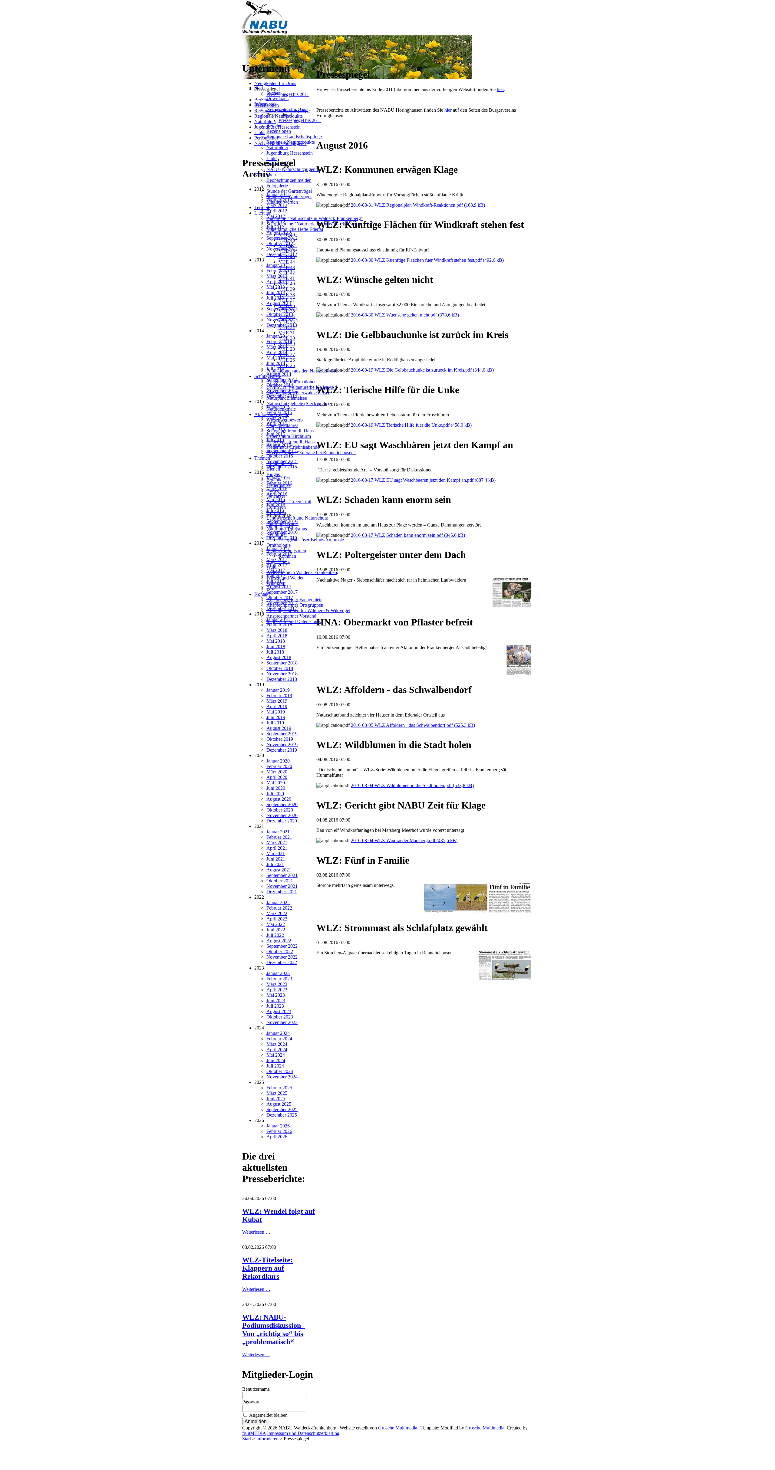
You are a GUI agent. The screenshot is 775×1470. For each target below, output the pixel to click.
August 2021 (278, 869)
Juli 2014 (275, 368)
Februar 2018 (279, 624)
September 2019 (282, 733)
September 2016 (282, 521)
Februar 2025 (279, 1087)
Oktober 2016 (279, 526)
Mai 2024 (275, 1055)
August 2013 (278, 303)
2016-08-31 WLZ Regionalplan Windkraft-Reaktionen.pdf (418, 205)
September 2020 (282, 804)
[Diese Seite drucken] (318, 59)
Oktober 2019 (279, 739)
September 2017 (282, 592)
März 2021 (276, 842)
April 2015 (276, 423)
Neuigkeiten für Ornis (275, 83)
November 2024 (282, 1076)
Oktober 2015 (279, 455)
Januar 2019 (278, 690)
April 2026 (276, 1136)
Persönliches (266, 137)
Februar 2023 (279, 978)
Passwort (250, 1401)
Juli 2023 (275, 1006)
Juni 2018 (275, 646)
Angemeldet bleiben (268, 1415)
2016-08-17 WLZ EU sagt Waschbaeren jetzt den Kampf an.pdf (423, 480)
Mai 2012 (275, 216)
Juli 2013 (275, 297)
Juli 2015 (275, 439)
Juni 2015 (275, 434)
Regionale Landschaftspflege (282, 110)
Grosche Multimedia (397, 1427)
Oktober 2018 (279, 668)
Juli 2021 (275, 864)
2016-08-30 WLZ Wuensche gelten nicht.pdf (405, 314)
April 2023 (276, 989)
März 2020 (276, 771)
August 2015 (278, 445)
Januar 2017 (278, 548)
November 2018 (282, 673)
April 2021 (276, 848)
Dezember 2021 (281, 891)
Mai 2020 (275, 782)
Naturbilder (265, 121)
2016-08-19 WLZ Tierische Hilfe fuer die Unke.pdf (411, 425)
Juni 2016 (275, 504)
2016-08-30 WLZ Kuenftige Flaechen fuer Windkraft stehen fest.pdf (427, 260)
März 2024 (276, 1044)
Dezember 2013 (281, 325)
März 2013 (276, 276)
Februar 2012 (279, 199)
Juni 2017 (275, 575)
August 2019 (278, 728)
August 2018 (278, 657)
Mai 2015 (275, 428)
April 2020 (276, 777)
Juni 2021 (275, 858)
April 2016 (276, 494)
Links (259, 132)
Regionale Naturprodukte (278, 116)
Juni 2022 (275, 929)
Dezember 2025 (281, 1114)
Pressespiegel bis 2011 (287, 94)
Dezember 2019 (281, 750)
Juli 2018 (275, 652)
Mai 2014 (275, 357)
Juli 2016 (275, 510)
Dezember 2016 (281, 537)
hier (500, 89)
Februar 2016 (279, 483)
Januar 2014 (278, 336)
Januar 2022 (278, 902)
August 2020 (278, 799)
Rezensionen (266, 105)
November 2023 (282, 1022)
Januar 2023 (278, 973)
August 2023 (278, 1011)
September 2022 (282, 946)
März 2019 (276, 701)
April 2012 (276, 210)
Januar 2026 (278, 1125)
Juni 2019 (275, 717)
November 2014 (282, 390)
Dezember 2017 (281, 608)
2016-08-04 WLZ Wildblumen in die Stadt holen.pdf (412, 785)
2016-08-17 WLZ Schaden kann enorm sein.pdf (408, 535)
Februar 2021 (279, 837)
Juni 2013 (275, 292)
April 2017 (276, 564)
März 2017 (276, 559)
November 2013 (282, 319)
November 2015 (282, 461)
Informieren (267, 1438)
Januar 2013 (278, 265)
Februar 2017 (279, 553)
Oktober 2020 (279, 809)
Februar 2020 (279, 766)
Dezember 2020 (281, 820)
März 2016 (276, 488)
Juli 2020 (275, 793)
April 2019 (276, 706)
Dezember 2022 (281, 962)
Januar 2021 (278, 831)
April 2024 (276, 1049)
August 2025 (278, 1104)
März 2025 (276, 1093)
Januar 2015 (278, 406)
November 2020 (282, 815)
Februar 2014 (279, 341)
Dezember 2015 (281, 466)
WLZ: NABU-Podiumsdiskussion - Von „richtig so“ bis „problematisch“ (273, 1329)
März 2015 (276, 417)
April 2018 (276, 635)
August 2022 (278, 940)
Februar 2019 (279, 695)
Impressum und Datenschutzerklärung (303, 1433)
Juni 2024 (275, 1060)
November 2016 (282, 532)
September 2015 (282, 450)
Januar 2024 (278, 1033)
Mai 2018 (275, 641)
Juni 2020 (275, 788)
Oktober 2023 (279, 1016)
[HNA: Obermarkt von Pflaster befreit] (518, 673)
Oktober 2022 (279, 951)
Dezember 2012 (281, 254)
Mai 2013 (275, 287)
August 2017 (278, 586)
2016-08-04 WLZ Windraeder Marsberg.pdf (404, 840)
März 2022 (276, 913)
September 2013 (282, 308)
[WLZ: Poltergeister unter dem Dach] (511, 606)
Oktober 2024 (279, 1071)
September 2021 (282, 875)
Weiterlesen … (256, 1232)
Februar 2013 (279, 270)
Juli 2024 (275, 1065)
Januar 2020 (278, 760)
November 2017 (282, 602)
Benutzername (256, 1389)
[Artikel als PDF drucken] (324, 59)
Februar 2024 (279, 1038)
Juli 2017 (275, 581)
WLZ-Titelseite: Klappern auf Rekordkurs (267, 1268)
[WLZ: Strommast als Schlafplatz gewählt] (505, 978)
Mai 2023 (275, 995)
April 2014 (276, 352)
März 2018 (276, 630)
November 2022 (282, 957)
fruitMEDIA (254, 1433)
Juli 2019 (275, 722)
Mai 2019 (275, 711)
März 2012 (276, 205)
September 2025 (282, 1109)
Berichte (262, 99)
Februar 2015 (279, 412)
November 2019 (282, 744)
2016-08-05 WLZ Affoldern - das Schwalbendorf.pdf (413, 725)
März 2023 (276, 984)
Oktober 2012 (279, 243)
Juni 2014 (275, 363)
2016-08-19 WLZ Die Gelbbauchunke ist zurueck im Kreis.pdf (422, 369)
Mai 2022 (275, 924)
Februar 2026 (279, 1131)
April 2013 (276, 281)
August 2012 (278, 232)
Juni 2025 (275, 1098)
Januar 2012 (278, 194)
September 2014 (282, 379)
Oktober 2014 (279, 385)
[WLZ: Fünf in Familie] (477, 911)
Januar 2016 (278, 477)
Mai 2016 (275, 499)
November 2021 (282, 886)
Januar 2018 (278, 619)
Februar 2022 (279, 908)
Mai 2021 (275, 853)
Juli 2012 (275, 227)
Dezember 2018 (281, 679)
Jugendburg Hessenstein (277, 127)
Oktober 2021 (279, 880)
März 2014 (276, 346)
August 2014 (278, 374)
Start (246, 1438)
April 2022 (276, 918)
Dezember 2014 (281, 396)
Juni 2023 (275, 1000)
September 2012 (282, 238)
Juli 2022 (275, 935)
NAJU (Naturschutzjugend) (280, 143)
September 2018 (282, 662)
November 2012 (282, 248)
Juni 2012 (275, 221)
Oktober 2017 (279, 597)
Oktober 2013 (279, 314)
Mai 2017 (275, 570)
